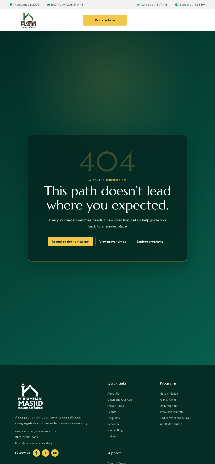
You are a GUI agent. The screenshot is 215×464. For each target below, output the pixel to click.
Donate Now (105, 20)
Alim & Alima (168, 400)
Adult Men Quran (171, 424)
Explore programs (150, 241)
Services (113, 424)
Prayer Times (116, 406)
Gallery (112, 436)
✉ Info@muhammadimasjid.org (33, 443)
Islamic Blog (115, 430)
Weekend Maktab (171, 412)
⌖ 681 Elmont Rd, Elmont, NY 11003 (35, 431)
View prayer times (112, 241)
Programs (114, 418)
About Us (113, 393)
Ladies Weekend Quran (175, 418)
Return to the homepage (70, 241)
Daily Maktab (168, 406)
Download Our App (120, 400)
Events (112, 412)
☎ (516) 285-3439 (26, 437)
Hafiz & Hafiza (169, 393)
